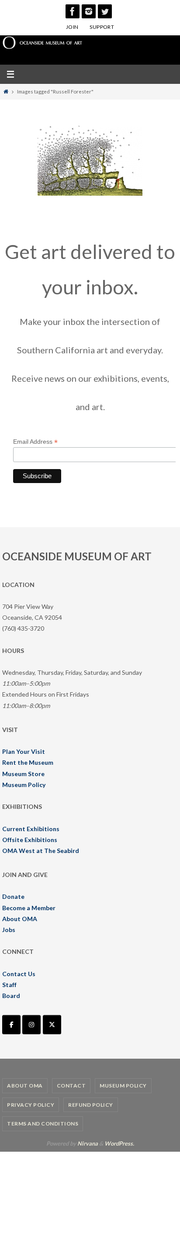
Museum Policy (23, 784)
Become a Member (28, 907)
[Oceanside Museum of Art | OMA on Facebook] (11, 1024)
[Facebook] (73, 11)
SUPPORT (102, 27)
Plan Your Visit (23, 751)
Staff (9, 984)
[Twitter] (105, 11)
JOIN (72, 27)
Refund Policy (90, 1104)
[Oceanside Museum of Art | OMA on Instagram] (31, 1024)
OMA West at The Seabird (40, 850)
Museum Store (23, 773)
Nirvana (87, 1143)
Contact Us (18, 973)
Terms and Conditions (42, 1123)
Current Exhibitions (30, 828)
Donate (13, 896)
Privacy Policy (30, 1104)
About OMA (19, 918)
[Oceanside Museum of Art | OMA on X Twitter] (52, 1024)
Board (11, 995)
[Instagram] (89, 11)
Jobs (8, 929)
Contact (71, 1085)
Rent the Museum (27, 762)
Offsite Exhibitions (29, 839)
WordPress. (119, 1143)
